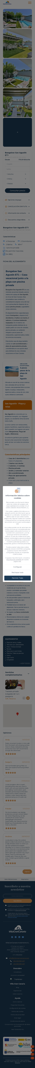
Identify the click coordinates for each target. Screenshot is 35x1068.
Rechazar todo (17, 573)
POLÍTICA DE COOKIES (14, 560)
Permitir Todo (17, 578)
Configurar (17, 567)
